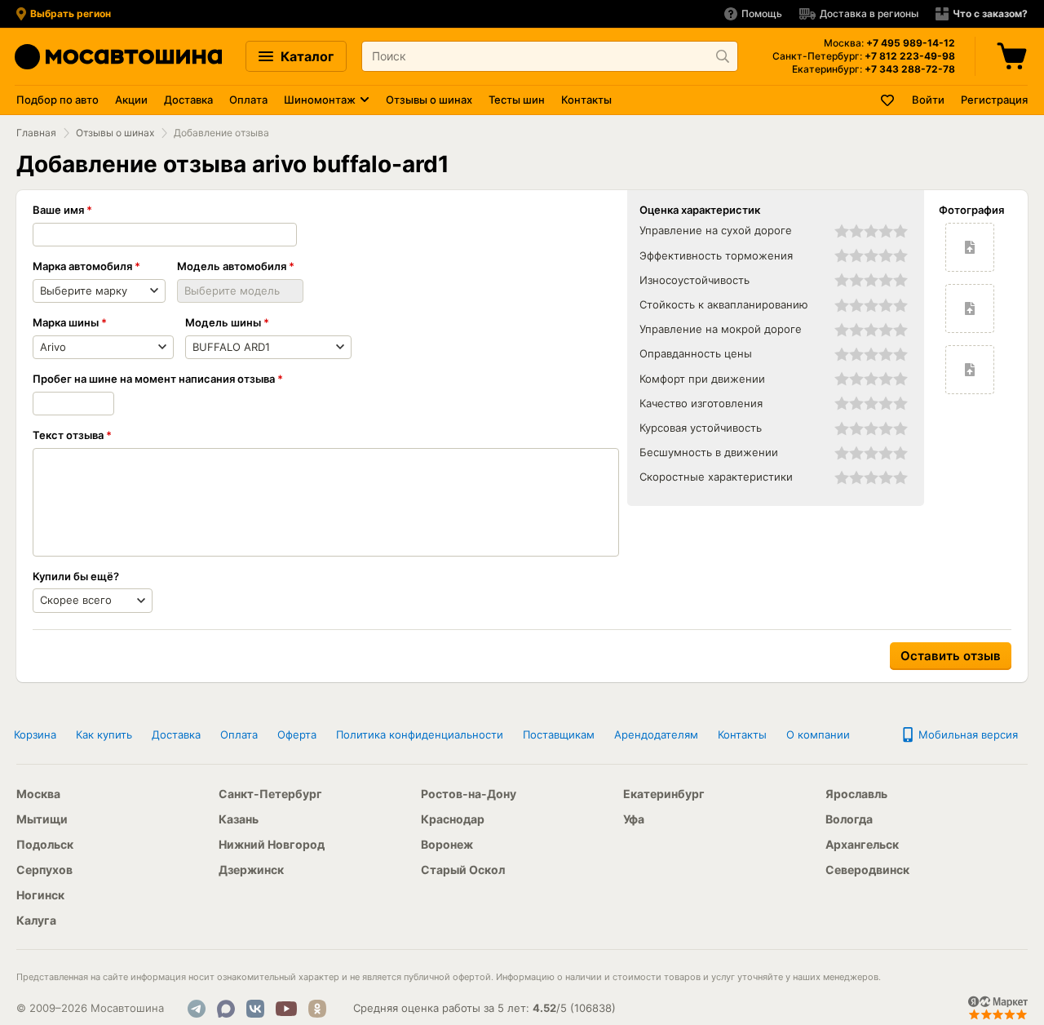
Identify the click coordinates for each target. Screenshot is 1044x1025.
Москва (38, 794)
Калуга (36, 920)
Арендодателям (656, 734)
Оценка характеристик (699, 209)
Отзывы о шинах (429, 99)
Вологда (849, 819)
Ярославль (856, 794)
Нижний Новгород (272, 844)
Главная (36, 132)
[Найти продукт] (722, 56)
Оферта (296, 734)
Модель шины (223, 322)
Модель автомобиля (231, 266)
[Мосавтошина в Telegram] (197, 1009)
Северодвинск (867, 869)
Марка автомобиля (82, 266)
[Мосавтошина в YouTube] (286, 1009)
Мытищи (42, 819)
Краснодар (452, 819)
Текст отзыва (68, 435)
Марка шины (66, 322)
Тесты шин (517, 99)
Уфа (633, 819)
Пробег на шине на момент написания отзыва (154, 378)
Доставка (188, 99)
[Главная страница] (118, 56)
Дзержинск (251, 869)
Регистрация (994, 99)
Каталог (305, 56)
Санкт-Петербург (270, 794)
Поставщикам (559, 734)
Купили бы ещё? (76, 576)
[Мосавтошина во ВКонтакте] (255, 1009)
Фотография (971, 209)
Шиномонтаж (320, 99)
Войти (928, 99)
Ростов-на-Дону (468, 794)
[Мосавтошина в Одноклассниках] (317, 1009)
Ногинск (40, 895)
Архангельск (862, 844)
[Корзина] (1014, 56)
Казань (239, 819)
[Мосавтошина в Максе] (226, 1009)
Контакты (586, 99)
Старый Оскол (463, 869)
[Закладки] (888, 100)
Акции (131, 99)
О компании (818, 734)
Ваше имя (58, 209)
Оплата (248, 99)
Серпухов (44, 869)
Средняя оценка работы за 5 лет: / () (484, 1007)
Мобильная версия (966, 734)
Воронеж (447, 844)
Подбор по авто (57, 99)
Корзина (35, 734)
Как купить (104, 734)
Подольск (44, 844)
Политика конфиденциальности (419, 734)
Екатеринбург (664, 794)
